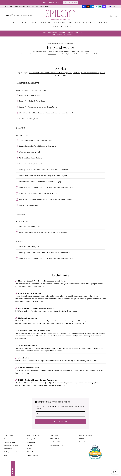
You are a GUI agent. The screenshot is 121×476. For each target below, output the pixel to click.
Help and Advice (58, 43)
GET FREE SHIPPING (60, 421)
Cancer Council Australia (29, 293)
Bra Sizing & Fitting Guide (28, 119)
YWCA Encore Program (28, 368)
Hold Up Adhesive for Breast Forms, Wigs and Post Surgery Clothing (44, 170)
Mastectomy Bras (9, 442)
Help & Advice (13, 6)
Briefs (5, 455)
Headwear (59, 23)
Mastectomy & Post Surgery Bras (59, 73)
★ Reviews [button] (12, 468)
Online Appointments (38, 6)
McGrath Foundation (27, 318)
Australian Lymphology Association (34, 330)
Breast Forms (29, 23)
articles (56, 51)
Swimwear (45, 23)
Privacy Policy (31, 452)
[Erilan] (60, 13)
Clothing (62, 75)
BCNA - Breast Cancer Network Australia (36, 308)
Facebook (82, 442)
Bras (15, 23)
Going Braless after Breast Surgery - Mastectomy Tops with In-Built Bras (46, 187)
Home (50, 43)
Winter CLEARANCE (60, 26)
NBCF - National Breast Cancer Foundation (37, 380)
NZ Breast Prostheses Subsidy (30, 158)
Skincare (103, 23)
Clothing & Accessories (81, 23)
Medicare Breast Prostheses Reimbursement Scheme (42, 281)
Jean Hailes (23, 358)
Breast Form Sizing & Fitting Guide (32, 101)
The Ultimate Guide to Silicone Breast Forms (35, 140)
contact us (52, 54)
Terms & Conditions (33, 455)
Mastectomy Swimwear (11, 445)
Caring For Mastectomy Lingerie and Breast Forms (38, 107)
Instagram (82, 438)
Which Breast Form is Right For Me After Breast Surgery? (40, 182)
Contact (47, 6)
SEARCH (8, 16)
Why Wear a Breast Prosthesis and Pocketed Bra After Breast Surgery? (46, 113)
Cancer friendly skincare (38, 73)
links (64, 51)
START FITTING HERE (70, 2)
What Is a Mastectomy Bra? (29, 95)
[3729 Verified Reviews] (95, 460)
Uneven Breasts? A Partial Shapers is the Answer (37, 146)
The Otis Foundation (27, 345)
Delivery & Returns (24, 6)
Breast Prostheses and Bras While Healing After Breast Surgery (43, 176)
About (6, 6)
